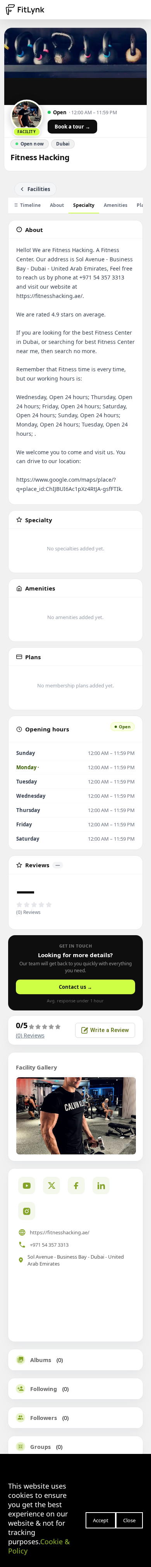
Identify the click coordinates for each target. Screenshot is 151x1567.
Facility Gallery (36, 1067)
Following (43, 1389)
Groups (40, 1446)
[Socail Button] (26, 1186)
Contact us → (75, 986)
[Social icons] (26, 1211)
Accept (100, 1520)
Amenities (115, 205)
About (57, 205)
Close (129, 1520)
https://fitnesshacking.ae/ (59, 1232)
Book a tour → (72, 126)
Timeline (30, 205)
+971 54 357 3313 (49, 1244)
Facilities (38, 189)
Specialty (83, 205)
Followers (43, 1418)
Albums (40, 1360)
